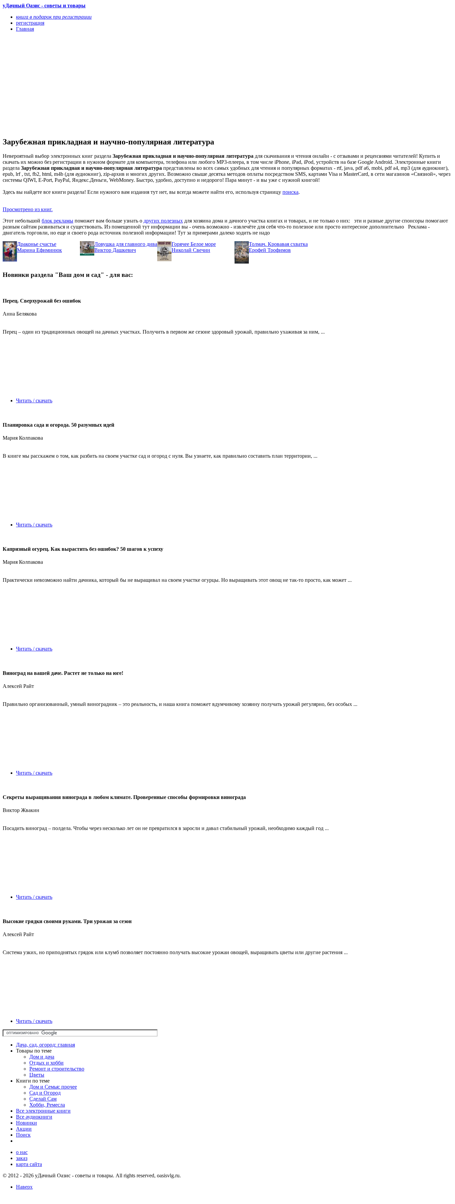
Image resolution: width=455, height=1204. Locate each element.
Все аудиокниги (34, 1117)
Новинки (26, 1123)
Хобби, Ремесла (47, 1105)
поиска (290, 192)
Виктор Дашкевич (115, 250)
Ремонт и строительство (56, 1069)
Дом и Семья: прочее (53, 1087)
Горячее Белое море (194, 244)
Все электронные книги (43, 1111)
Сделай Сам (43, 1099)
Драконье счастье (36, 244)
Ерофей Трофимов (270, 250)
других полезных (163, 221)
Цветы (36, 1075)
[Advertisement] (160, 84)
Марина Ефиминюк (39, 250)
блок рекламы (57, 221)
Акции (24, 1129)
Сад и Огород (45, 1093)
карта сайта (29, 1164)
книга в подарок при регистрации (54, 17)
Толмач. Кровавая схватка (278, 244)
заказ (21, 1158)
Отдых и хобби (46, 1063)
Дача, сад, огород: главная (45, 1045)
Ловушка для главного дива (125, 244)
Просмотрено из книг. (28, 209)
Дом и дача (41, 1057)
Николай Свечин (191, 250)
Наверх (24, 1187)
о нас (22, 1152)
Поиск (23, 1135)
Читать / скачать (34, 400)
